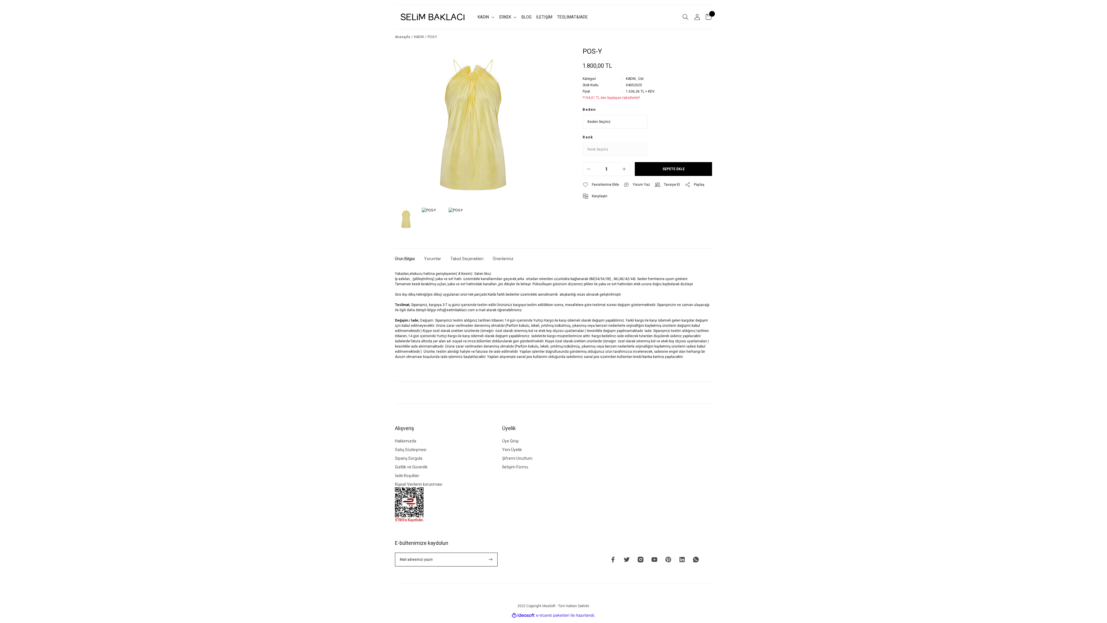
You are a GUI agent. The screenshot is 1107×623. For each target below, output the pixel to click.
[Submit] (491, 559)
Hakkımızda (405, 441)
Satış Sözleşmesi (410, 449)
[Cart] (708, 17)
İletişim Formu (515, 467)
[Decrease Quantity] (588, 169)
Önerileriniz (503, 258)
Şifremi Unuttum (517, 458)
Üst (641, 79)
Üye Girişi (510, 441)
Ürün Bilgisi (405, 258)
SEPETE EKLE (673, 169)
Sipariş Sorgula (408, 458)
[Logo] (433, 17)
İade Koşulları (407, 475)
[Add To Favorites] (601, 184)
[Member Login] (697, 17)
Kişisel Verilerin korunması (418, 484)
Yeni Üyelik (512, 449)
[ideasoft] (523, 615)
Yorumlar (432, 258)
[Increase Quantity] (624, 169)
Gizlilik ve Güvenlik (411, 467)
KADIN (631, 79)
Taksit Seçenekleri (466, 258)
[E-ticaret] (553, 615)
